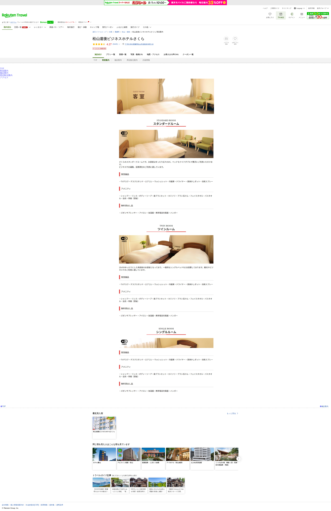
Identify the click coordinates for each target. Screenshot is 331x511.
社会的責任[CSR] (32, 505)
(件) (115, 44)
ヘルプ (265, 8)
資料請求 (59, 505)
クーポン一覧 (188, 54)
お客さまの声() (171, 54)
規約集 (51, 505)
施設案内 (118, 60)
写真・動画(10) (137, 54)
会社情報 (5, 505)
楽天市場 (311, 8)
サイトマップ (286, 8)
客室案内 (4, 71)
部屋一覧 (122, 54)
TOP (95, 60)
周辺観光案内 (132, 60)
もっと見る (231, 413)
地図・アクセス (153, 54)
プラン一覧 (110, 54)
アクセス (4, 77)
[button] (114, 418)
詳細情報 (146, 60)
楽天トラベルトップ (100, 32)
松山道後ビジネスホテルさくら (119, 39)
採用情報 (44, 505)
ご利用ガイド (274, 8)
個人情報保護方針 (17, 505)
